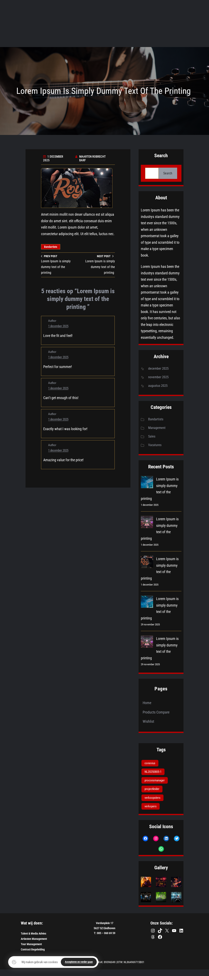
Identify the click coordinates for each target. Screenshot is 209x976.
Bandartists (50, 246)
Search (167, 173)
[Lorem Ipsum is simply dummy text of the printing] (147, 483)
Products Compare (156, 712)
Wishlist (148, 721)
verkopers (151, 806)
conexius (150, 763)
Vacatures (154, 445)
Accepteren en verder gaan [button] (79, 961)
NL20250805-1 (153, 772)
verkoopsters (152, 798)
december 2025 (158, 368)
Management (157, 428)
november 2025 (158, 377)
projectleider (152, 789)
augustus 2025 (158, 386)
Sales (151, 436)
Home (147, 703)
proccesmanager (155, 780)
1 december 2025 (58, 326)
